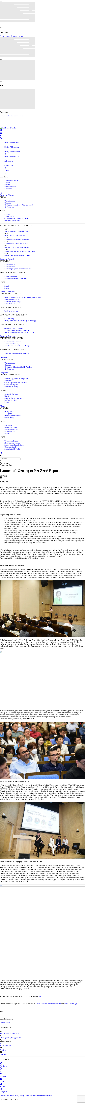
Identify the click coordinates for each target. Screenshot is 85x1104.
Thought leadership (11, 441)
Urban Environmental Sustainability (48, 1004)
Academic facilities (11, 394)
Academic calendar (11, 181)
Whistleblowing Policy (16, 1096)
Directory (3, 1054)
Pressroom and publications (14, 445)
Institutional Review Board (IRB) (16, 278)
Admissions (4, 357)
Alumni (7, 183)
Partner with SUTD (11, 187)
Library (7, 214)
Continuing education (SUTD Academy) (18, 205)
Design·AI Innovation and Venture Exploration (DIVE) (23, 297)
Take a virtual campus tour (9, 1034)
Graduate (7, 203)
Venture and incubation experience (16, 353)
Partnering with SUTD (12, 449)
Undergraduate (9, 201)
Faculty (7, 185)
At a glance (8, 414)
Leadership (8, 425)
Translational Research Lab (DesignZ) (17, 346)
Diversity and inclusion (12, 416)
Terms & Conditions (32, 1096)
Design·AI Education (7, 195)
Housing (7, 396)
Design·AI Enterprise (7, 336)
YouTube (3, 1076)
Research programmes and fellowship (17, 269)
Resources (8, 189)
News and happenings (12, 443)
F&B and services (10, 400)
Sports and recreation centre (14, 398)
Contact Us (4, 1096)
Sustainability (9, 418)
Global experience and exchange (15, 383)
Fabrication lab (9, 303)
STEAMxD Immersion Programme (16, 330)
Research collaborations (12, 342)
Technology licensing (11, 344)
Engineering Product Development (16, 239)
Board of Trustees (10, 427)
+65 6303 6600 (5, 1046)
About (2, 406)
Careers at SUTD (10, 447)
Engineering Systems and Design (16, 243)
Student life (8, 381)
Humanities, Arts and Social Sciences (17, 247)
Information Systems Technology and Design (20, 251)
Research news (9, 265)
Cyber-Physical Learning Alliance (16, 218)
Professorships (9, 431)
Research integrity (10, 276)
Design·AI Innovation (7, 292)
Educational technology (12, 301)
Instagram (3, 1092)
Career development (11, 385)
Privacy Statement (45, 1096)
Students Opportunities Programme (16, 379)
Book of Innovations (11, 311)
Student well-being (11, 387)
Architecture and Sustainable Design (17, 231)
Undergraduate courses (12, 220)
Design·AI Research (7, 259)
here (40, 996)
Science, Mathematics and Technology (17, 255)
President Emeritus (10, 429)
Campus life (4, 373)
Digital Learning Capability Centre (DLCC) (19, 332)
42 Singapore (9, 207)
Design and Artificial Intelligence (15, 235)
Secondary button (17, 36)
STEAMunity (9, 319)
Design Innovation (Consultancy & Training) (20, 321)
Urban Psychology (70, 1004)
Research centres (10, 267)
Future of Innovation (11, 299)
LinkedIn (3, 1081)
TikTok (2, 1087)
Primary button (5, 36)
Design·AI (8, 412)
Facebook (3, 1066)
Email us (3, 1050)
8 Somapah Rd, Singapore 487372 (12, 1038)
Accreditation (9, 216)
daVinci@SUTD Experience (14, 328)
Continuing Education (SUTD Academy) (18, 367)
